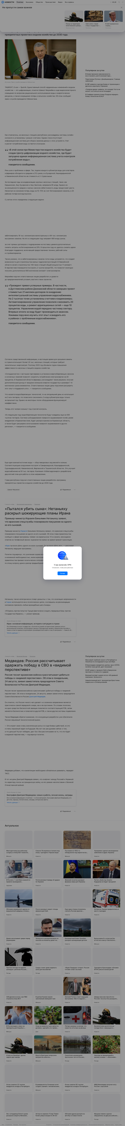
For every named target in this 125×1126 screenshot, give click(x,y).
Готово (62, 573)
